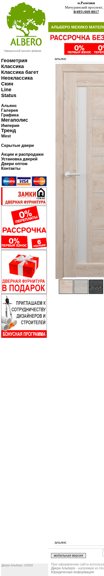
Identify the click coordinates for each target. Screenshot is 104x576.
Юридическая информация (72, 572)
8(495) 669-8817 (86, 12)
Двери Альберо (63, 568)
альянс (61, 59)
